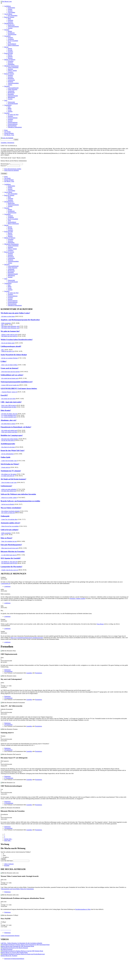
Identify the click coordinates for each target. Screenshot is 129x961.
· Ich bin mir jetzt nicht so (8, 440)
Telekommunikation (13, 26)
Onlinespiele (5, 516)
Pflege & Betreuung (13, 45)
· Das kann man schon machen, (9, 439)
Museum (10, 58)
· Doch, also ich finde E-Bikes (9, 365)
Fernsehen (10, 61)
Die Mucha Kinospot (6, 949)
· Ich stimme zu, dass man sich (9, 561)
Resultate (6, 865)
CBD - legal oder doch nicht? (11, 402)
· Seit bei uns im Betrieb (7, 504)
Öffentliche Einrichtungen (11, 66)
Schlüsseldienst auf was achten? (12, 375)
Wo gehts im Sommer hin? (10, 331)
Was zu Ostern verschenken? (11, 508)
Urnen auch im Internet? (10, 368)
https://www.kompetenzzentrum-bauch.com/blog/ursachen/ (27, 637)
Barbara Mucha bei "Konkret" (9, 955)
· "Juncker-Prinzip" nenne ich (9, 392)
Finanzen (6, 29)
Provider (10, 50)
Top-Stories (7, 131)
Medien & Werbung (9, 59)
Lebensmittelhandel (13, 88)
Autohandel (11, 91)
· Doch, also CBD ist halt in (8, 405)
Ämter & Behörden (13, 67)
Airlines (10, 84)
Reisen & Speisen (9, 73)
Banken (10, 31)
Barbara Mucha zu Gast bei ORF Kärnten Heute (14, 952)
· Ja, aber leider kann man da (9, 555)
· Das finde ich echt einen (8, 447)
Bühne (9, 108)
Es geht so (6, 857)
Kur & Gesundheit (13, 40)
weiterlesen (7, 586)
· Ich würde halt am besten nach (9, 378)
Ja (3, 854)
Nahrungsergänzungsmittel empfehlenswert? (17, 382)
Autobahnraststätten (13, 83)
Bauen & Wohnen (9, 17)
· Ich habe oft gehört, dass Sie (9, 413)
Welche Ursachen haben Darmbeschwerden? (17, 339)
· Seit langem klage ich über (8, 407)
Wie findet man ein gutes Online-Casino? (15, 313)
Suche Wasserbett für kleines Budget (14, 355)
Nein (4, 855)
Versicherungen (12, 34)
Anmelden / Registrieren (7, 142)
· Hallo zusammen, (6, 323)
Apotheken (11, 39)
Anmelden (29, 673)
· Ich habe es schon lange (8, 316)
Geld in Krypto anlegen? (10, 530)
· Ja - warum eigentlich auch (8, 417)
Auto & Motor (8, 14)
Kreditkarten (11, 33)
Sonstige (10, 11)
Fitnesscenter (11, 102)
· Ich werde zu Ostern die (8, 512)
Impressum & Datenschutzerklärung (14, 958)
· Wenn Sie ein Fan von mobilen (10, 526)
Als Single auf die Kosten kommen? (13, 479)
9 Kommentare (8, 671)
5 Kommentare (8, 698)
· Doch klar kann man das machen (10, 371)
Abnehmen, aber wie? (8, 420)
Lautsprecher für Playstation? (11, 567)
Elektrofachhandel (13, 95)
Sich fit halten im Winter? (10, 464)
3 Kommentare (8, 750)
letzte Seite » (7, 840)
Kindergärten (11, 7)
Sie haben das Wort (13, 114)
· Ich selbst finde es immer (8, 423)
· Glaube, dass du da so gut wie (9, 570)
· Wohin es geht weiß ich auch (9, 334)
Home (6, 130)
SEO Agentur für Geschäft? (11, 558)
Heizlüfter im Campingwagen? (12, 435)
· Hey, (2, 324)
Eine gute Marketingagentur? (11, 545)
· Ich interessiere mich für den (9, 563)
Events (9, 110)
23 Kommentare (8, 803)
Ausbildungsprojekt (8, 444)
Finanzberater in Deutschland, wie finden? (16, 427)
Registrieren (38, 673)
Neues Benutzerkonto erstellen (12, 169)
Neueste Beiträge (9, 133)
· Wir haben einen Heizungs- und (10, 326)
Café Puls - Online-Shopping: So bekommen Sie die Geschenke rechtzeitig (21, 943)
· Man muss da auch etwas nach (9, 548)
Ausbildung (7, 6)
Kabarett (10, 56)
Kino (9, 106)
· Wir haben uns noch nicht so (9, 336)
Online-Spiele (5, 457)
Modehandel (11, 92)
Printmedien (11, 64)
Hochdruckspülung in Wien (83, 909)
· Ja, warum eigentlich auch (8, 415)
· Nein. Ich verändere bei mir (9, 541)
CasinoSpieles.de (5, 583)
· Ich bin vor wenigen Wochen (9, 358)
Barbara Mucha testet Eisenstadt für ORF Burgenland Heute (17, 946)
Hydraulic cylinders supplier (77, 598)
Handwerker (11, 25)
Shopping (7, 86)
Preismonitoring (12, 125)
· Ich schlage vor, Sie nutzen (8, 474)
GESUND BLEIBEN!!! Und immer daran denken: (19, 388)
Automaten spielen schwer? (10, 523)
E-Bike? (3, 361)
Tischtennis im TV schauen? (11, 471)
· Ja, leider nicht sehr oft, (7, 475)
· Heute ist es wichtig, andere (9, 497)
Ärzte (9, 42)
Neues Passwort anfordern (11, 170)
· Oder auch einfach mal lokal (9, 432)
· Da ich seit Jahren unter (7, 343)
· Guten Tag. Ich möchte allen (9, 519)
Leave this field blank (7, 860)
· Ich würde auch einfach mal (9, 430)
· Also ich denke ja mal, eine (8, 482)
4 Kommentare (8, 724)
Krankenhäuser (12, 44)
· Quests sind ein (5, 467)
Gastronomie (11, 80)
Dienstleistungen (8, 23)
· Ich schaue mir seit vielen (8, 398)
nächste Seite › (8, 839)
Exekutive (10, 72)
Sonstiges (10, 22)
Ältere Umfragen (9, 864)
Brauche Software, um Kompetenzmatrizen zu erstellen (20, 501)
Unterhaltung (7, 105)
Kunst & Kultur (8, 53)
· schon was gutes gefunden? (9, 489)
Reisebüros (11, 78)
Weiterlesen (7, 670)
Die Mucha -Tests (9, 135)
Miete (9, 18)
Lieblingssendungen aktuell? (11, 346)
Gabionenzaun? (6, 486)
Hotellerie (10, 81)
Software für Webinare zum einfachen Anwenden (18, 494)
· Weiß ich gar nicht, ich (7, 351)
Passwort (4, 165)
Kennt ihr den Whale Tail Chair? (13, 450)
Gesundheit (7, 36)
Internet (6, 47)
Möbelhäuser (11, 97)
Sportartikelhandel (13, 103)
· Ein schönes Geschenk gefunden (10, 511)
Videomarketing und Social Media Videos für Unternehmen (17, 889)
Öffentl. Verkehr (12, 70)
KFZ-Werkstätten (12, 15)
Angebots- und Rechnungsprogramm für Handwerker (20, 320)
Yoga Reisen (100, 624)
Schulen (10, 9)
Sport (5, 100)
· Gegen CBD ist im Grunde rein (10, 385)
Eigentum (10, 20)
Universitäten (11, 12)
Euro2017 (4, 395)
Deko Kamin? (6, 410)
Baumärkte (11, 94)
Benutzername (5, 164)
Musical (10, 55)
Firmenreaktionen (12, 117)
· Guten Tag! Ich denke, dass (9, 460)
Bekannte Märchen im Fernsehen (13, 551)
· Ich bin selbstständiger (7, 454)
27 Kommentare (8, 778)
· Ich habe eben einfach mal (8, 491)
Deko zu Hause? (6, 538)
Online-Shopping (12, 89)
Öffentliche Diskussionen (15, 127)
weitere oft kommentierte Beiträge (10, 935)
